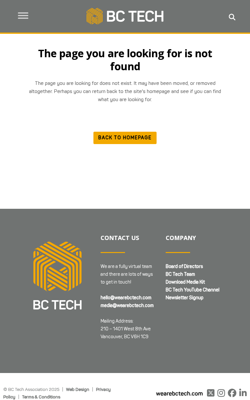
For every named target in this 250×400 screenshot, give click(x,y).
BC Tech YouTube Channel (192, 290)
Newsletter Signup (184, 297)
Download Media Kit (185, 282)
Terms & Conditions (41, 396)
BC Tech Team (180, 274)
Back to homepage (125, 137)
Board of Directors (184, 266)
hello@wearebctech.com (126, 297)
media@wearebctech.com (127, 305)
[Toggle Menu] (23, 15)
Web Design (77, 389)
